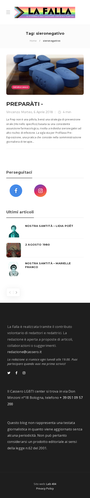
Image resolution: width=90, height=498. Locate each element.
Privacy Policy (45, 488)
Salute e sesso (20, 87)
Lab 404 (51, 484)
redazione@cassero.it (24, 352)
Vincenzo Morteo (19, 112)
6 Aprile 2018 (43, 112)
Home (33, 40)
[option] (45, 250)
